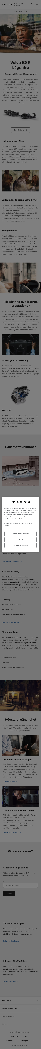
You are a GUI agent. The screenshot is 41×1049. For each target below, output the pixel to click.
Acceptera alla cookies (20, 533)
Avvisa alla (20, 539)
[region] (20, 524)
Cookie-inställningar (20, 545)
